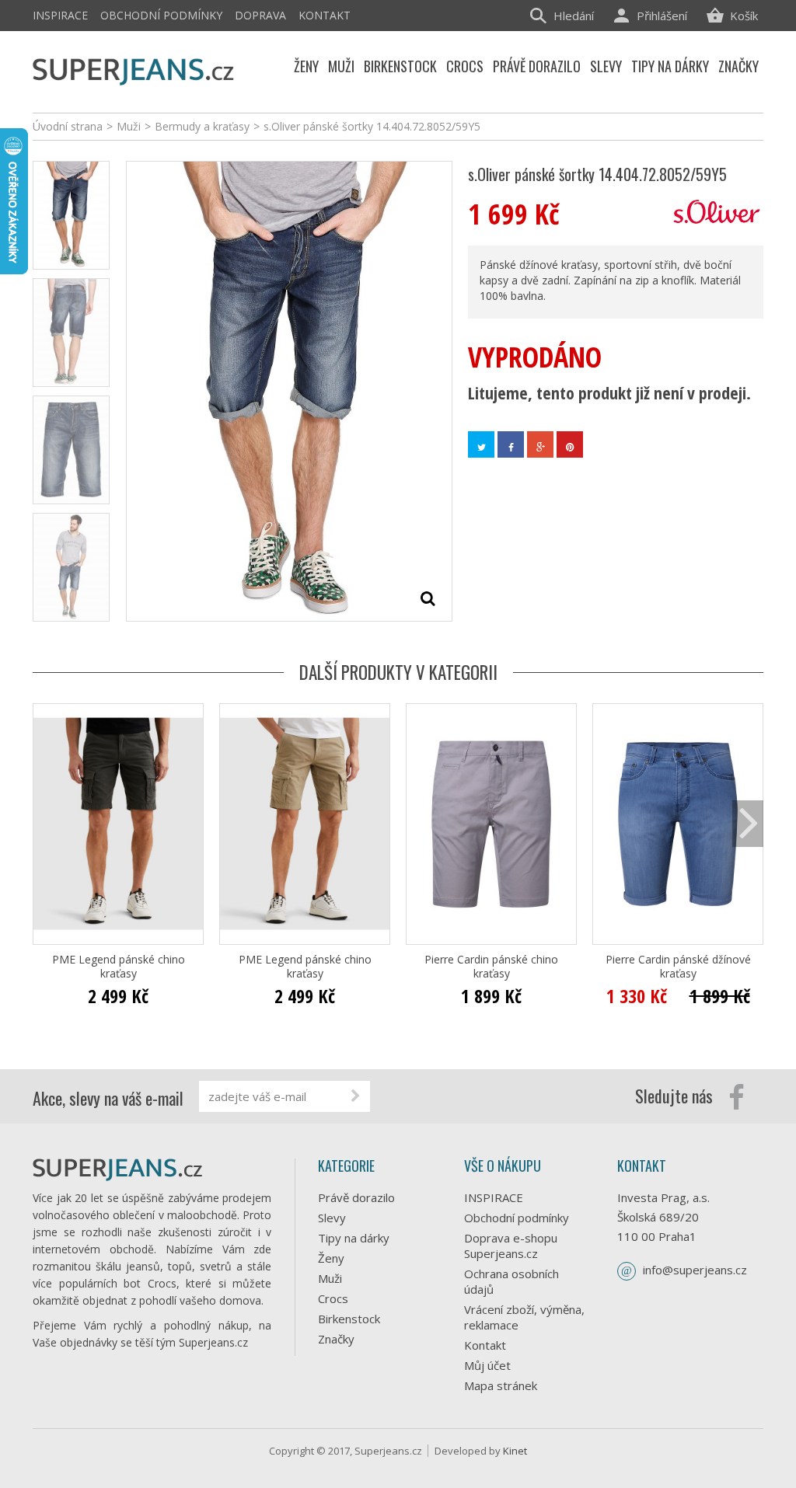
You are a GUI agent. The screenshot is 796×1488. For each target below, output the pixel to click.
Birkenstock (349, 1318)
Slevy (332, 1217)
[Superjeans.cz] (134, 69)
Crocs (333, 1298)
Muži (330, 1278)
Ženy (331, 1258)
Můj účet (487, 1365)
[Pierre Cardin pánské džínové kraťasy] (677, 824)
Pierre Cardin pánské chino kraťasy (491, 967)
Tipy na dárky (353, 1238)
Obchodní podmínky (161, 15)
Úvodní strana (68, 126)
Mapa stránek (500, 1385)
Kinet (515, 1451)
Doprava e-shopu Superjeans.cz (510, 1245)
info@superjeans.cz (695, 1269)
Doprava (260, 15)
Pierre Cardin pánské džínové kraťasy (678, 967)
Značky (336, 1339)
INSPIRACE (60, 15)
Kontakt (324, 15)
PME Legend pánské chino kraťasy (118, 967)
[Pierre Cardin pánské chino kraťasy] (491, 824)
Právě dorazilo (356, 1197)
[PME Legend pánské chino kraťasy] (118, 824)
